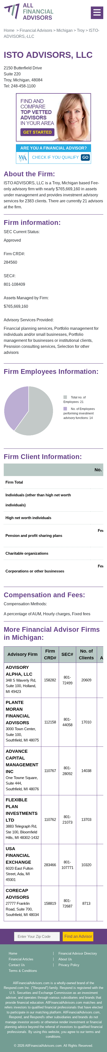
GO (85, 157)
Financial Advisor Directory (77, 953)
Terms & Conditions (23, 971)
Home (13, 953)
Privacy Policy (68, 965)
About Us (65, 959)
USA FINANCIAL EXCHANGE (18, 855)
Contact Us (17, 965)
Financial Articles (21, 959)
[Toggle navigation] (98, 10)
